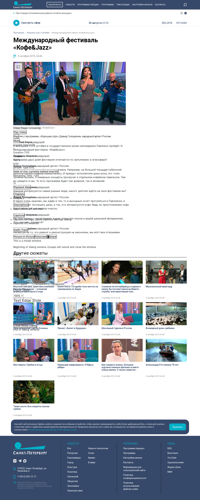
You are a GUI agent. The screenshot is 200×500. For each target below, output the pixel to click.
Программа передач (88, 4)
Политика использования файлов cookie (131, 486)
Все (69, 448)
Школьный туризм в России (117, 328)
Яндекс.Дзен (174, 467)
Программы (108, 4)
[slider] (69, 160)
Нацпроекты (54, 4)
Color (16, 260)
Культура (72, 467)
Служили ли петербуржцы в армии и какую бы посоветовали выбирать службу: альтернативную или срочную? (121, 289)
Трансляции (123, 4)
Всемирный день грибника (160, 328)
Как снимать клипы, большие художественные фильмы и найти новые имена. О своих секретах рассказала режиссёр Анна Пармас (121, 367)
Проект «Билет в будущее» (72, 328)
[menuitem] (69, 219)
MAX (170, 472)
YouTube (172, 457)
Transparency (42, 260)
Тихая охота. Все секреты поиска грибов (31, 407)
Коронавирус (74, 457)
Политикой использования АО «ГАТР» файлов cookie (53, 429)
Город (70, 462)
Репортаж (72, 453)
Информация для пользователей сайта (134, 469)
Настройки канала (142, 4)
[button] (185, 13)
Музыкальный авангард (159, 286)
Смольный (72, 476)
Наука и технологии (98, 448)
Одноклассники (176, 462)
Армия (91, 457)
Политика (72, 472)
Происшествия (74, 490)
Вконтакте (173, 453)
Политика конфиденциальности (134, 476)
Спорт (91, 453)
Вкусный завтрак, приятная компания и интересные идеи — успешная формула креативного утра (33, 289)
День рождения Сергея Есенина (30, 328)
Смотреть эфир (30, 22)
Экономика (73, 486)
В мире (91, 462)
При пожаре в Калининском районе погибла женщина (43, 13)
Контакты (160, 4)
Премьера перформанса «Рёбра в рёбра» (75, 366)
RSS (170, 448)
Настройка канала (132, 457)
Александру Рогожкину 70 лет (162, 365)
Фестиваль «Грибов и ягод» (28, 365)
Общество (72, 481)
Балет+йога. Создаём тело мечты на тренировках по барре (78, 287)
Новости (70, 4)
